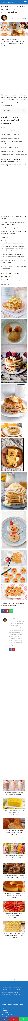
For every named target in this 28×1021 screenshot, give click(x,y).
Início (2, 1008)
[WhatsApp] (11, 611)
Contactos (4, 1016)
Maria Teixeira (11, 17)
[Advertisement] (12, 70)
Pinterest (10, 1004)
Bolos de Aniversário (8, 2)
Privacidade (4, 1012)
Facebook (4, 1004)
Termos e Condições (7, 1014)
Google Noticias (18, 1004)
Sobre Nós (4, 1010)
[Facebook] (3, 611)
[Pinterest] (7, 611)
